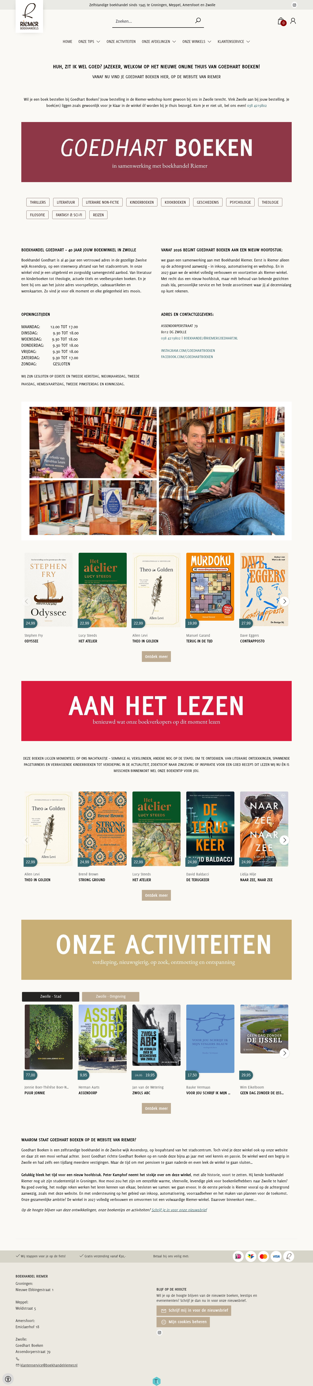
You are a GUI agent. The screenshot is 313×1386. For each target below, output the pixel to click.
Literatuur (66, 202)
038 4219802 (257, 105)
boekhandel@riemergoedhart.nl (211, 338)
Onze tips (86, 41)
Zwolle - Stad (50, 996)
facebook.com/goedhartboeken (187, 357)
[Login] (293, 21)
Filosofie (37, 215)
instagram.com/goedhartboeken (188, 350)
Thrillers (38, 202)
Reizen (98, 215)
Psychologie (240, 202)
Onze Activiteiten (121, 41)
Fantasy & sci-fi (69, 215)
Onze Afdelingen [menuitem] (156, 41)
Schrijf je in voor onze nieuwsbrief (179, 1210)
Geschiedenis (208, 202)
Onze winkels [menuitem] (194, 41)
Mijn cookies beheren (187, 1321)
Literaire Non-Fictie (102, 202)
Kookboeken (175, 202)
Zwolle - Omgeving (111, 996)
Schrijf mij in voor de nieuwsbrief (198, 1310)
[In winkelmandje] (48, 583)
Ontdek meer (156, 656)
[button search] (198, 21)
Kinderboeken (142, 202)
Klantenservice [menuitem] (231, 41)
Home (67, 41)
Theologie (270, 202)
